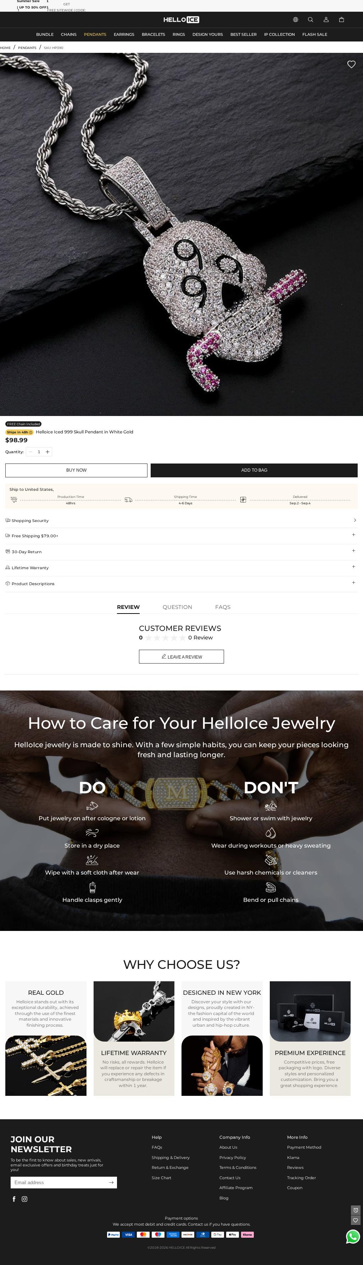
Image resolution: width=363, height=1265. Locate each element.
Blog (224, 1198)
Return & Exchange (170, 1167)
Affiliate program (236, 1188)
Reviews (295, 1167)
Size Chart (161, 1178)
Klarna (293, 1157)
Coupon (294, 1188)
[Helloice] (181, 19)
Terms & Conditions (237, 1167)
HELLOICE (177, 1247)
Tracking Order (301, 1178)
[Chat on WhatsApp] (353, 1237)
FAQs (157, 1147)
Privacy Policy (232, 1157)
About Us (228, 1147)
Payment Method (304, 1147)
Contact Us (229, 1178)
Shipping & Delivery (171, 1157)
